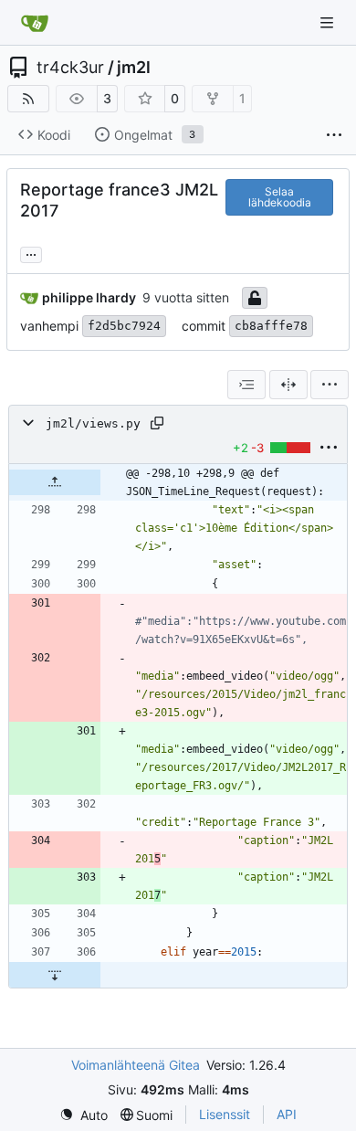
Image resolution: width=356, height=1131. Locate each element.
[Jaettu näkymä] (288, 384)
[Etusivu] (34, 22)
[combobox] (246, 384)
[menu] (329, 384)
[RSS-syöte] (28, 98)
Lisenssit (224, 1114)
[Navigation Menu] (328, 22)
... (31, 253)
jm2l (134, 67)
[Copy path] (157, 423)
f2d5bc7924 (124, 326)
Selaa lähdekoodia (279, 197)
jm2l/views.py (93, 423)
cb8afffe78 (271, 326)
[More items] (334, 135)
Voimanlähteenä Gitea (135, 1065)
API (287, 1114)
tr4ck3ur (70, 67)
